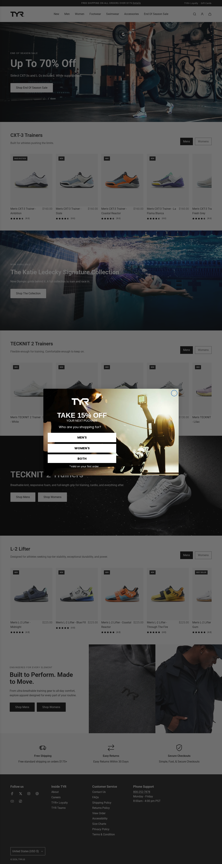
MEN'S (82, 437)
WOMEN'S (82, 448)
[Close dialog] (174, 393)
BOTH (82, 458)
